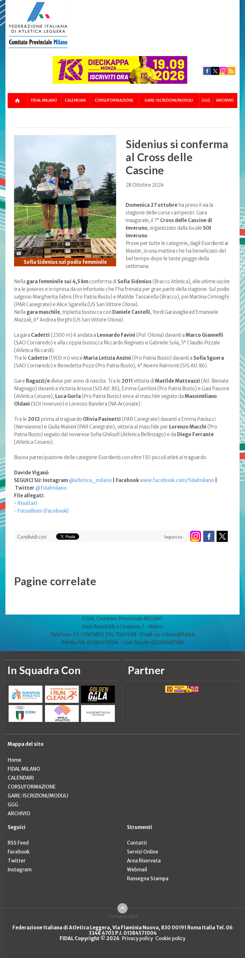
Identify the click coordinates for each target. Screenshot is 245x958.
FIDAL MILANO (44, 100)
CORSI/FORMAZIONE (114, 100)
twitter (215, 71)
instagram (223, 71)
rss (231, 71)
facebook (207, 71)
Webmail (137, 870)
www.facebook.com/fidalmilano (177, 480)
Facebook (18, 852)
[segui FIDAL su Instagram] (195, 536)
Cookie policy (170, 938)
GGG (206, 100)
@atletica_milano (90, 480)
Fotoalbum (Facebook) (43, 511)
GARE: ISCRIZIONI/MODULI (169, 100)
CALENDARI (75, 100)
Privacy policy (137, 938)
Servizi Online (142, 852)
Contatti (137, 843)
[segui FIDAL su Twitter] (222, 536)
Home (14, 760)
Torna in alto (122, 916)
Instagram (20, 870)
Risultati (27, 503)
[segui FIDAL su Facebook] (208, 536)
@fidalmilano (51, 488)
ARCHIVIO (225, 100)
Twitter (17, 861)
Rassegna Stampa (147, 878)
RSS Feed (18, 843)
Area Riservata (144, 861)
